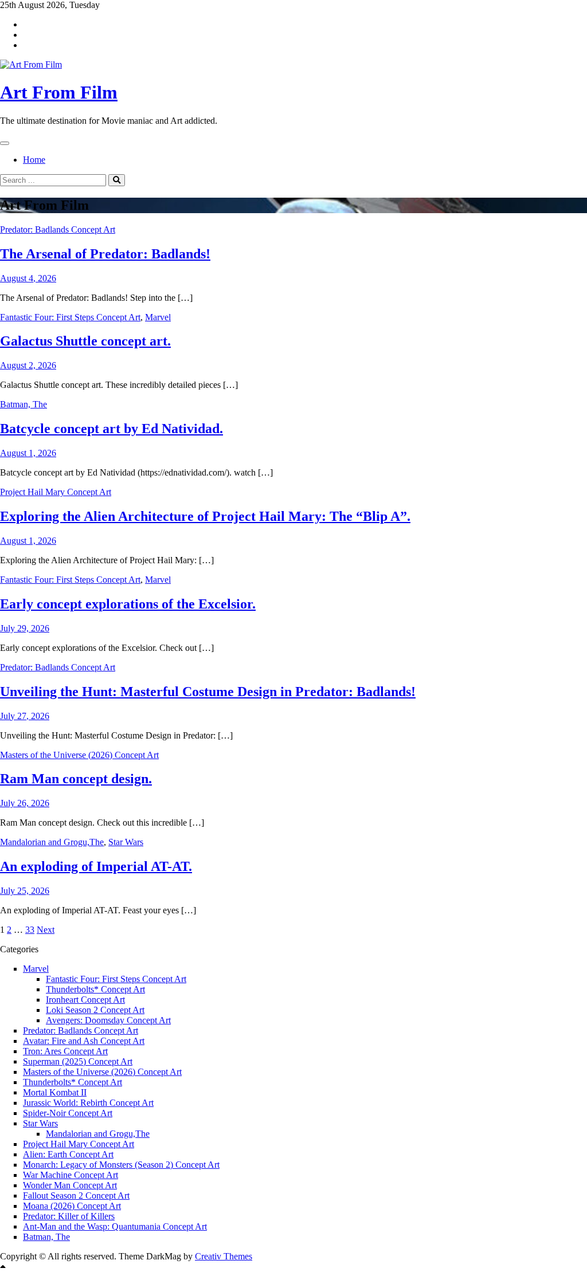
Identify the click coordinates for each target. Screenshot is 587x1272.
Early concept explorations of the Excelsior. (128, 603)
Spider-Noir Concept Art (67, 1113)
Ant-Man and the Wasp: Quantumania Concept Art (115, 1226)
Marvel (158, 317)
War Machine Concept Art (70, 1175)
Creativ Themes (223, 1256)
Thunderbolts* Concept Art (95, 989)
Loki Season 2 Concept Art (95, 1010)
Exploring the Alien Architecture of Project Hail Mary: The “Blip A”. (205, 516)
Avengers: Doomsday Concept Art (108, 1020)
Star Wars (125, 842)
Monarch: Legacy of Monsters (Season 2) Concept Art (121, 1164)
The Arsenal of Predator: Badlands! (105, 253)
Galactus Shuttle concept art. (85, 340)
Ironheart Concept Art (85, 999)
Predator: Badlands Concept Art (57, 229)
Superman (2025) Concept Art (77, 1061)
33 (29, 930)
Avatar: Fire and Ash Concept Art (83, 1041)
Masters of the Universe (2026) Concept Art (79, 755)
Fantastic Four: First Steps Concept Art (70, 317)
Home (34, 159)
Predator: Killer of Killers (69, 1216)
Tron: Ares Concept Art (65, 1051)
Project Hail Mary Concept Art (55, 492)
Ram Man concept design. (76, 778)
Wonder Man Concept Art (70, 1185)
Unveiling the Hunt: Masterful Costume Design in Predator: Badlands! (208, 691)
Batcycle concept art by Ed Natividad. (111, 428)
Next (45, 930)
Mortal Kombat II (55, 1092)
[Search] (116, 180)
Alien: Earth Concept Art (68, 1154)
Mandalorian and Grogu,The (52, 842)
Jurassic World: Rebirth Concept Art (88, 1103)
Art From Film (59, 92)
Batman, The (23, 404)
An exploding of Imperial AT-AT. (96, 866)
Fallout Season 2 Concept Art (76, 1195)
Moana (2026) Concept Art (72, 1206)
